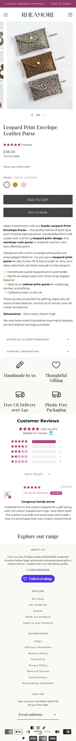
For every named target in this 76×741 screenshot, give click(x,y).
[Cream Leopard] (6, 184)
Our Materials (38, 604)
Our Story (38, 598)
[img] (32, 487)
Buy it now (38, 212)
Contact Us (38, 659)
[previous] (32, 114)
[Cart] (70, 14)
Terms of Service (38, 671)
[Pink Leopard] (23, 184)
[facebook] (32, 727)
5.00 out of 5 (49, 429)
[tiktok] (44, 727)
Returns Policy (38, 653)
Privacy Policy (38, 665)
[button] (12, 144)
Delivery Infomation (38, 647)
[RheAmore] (38, 14)
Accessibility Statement (38, 683)
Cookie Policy (38, 677)
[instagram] (38, 727)
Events (38, 610)
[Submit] (54, 714)
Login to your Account (38, 622)
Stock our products (38, 616)
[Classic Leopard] (15, 184)
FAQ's (38, 641)
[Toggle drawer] (5, 14)
